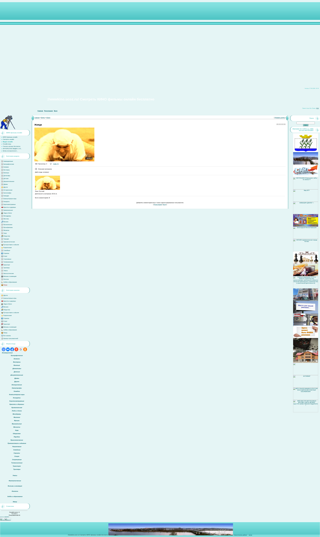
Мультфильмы (8, 227)
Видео (43, 117)
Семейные (6, 250)
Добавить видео (280, 117)
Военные (6, 172)
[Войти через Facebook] (12, 349)
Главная (40, 111)
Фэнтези (6, 279)
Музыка (5, 221)
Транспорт (6, 265)
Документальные (8, 181)
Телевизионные (8, 262)
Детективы (6, 175)
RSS (317, 108)
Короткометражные (9, 204)
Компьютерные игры (9, 198)
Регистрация (48, 111)
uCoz (250, 535)
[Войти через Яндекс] (16, 349)
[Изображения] (47, 183)
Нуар (5, 233)
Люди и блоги (7, 213)
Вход (55, 111)
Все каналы (7, 335)
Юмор (5, 285)
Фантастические (8, 273)
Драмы (5, 184)
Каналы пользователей (10, 338)
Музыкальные (7, 224)
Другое (5, 187)
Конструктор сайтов (240, 535)
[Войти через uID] (4, 349)
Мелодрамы (7, 216)
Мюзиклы (6, 230)
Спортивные (7, 259)
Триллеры (6, 267)
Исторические (7, 190)
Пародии (6, 239)
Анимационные (8, 161)
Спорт (5, 256)
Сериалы (6, 253)
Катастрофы (7, 193)
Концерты (6, 201)
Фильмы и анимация (9, 276)
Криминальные (8, 210)
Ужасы (5, 270)
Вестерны (6, 170)
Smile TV (56, 164)
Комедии (6, 196)
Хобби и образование (10, 282)
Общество (6, 236)
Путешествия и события (11, 244)
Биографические (8, 164)
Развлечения (7, 247)
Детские (5, 178)
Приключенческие (9, 242)
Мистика (6, 219)
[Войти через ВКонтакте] (8, 349)
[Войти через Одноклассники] (25, 349)
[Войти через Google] (21, 349)
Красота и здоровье (9, 207)
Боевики (6, 167)
